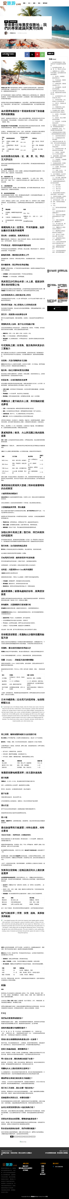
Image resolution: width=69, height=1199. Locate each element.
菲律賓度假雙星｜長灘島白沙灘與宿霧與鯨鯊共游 (58, 163)
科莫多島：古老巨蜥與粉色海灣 (59, 122)
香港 (6, 21)
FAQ (54, 205)
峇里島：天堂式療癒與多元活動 (59, 115)
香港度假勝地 (27, 1136)
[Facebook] (27, 54)
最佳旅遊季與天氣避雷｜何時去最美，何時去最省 (58, 193)
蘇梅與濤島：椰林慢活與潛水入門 (59, 84)
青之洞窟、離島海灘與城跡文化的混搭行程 (59, 178)
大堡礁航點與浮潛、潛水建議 (59, 138)
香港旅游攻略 (13, 21)
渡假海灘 (21, 1136)
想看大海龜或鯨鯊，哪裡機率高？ (58, 220)
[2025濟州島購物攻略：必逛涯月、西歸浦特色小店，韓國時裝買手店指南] (63, 279)
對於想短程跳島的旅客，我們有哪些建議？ (59, 251)
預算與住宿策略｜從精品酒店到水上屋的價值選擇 (58, 197)
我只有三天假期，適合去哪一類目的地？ (58, 235)
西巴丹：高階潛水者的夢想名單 (59, 104)
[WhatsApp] (42, 54)
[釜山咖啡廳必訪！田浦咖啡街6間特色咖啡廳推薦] (63, 264)
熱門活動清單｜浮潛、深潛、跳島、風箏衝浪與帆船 (58, 200)
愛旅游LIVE (34, 1196)
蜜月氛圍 (58, 184)
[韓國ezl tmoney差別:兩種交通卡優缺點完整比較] (52, 264)
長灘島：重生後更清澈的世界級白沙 (59, 167)
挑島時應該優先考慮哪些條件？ (58, 211)
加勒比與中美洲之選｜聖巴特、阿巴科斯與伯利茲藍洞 (58, 142)
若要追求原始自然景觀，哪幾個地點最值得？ (59, 247)
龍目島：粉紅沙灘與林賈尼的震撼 (59, 118)
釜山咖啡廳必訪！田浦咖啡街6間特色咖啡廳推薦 (63, 271)
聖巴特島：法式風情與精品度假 (59, 145)
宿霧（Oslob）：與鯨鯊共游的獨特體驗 (59, 171)
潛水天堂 (58, 188)
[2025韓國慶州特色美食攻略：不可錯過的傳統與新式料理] (63, 294)
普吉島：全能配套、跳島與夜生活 (59, 77)
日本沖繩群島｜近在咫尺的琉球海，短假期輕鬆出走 (58, 174)
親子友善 (58, 186)
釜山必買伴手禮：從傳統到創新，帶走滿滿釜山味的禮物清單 (51, 301)
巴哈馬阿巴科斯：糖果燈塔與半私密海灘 (59, 149)
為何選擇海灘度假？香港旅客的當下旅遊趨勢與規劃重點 (58, 64)
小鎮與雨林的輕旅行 (60, 136)
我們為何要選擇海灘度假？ (59, 208)
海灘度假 (16, 1136)
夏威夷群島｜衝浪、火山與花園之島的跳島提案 (58, 129)
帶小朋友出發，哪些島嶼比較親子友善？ (58, 224)
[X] (32, 54)
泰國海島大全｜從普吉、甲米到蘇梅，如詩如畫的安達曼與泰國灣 (58, 72)
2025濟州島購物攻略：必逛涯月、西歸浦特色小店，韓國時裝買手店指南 (62, 286)
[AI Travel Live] (7, 3)
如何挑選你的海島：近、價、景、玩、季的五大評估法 (58, 68)
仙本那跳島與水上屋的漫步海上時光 (59, 96)
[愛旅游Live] (6, 33)
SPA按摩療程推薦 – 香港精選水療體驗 (56, 1153)
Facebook (59, 1166)
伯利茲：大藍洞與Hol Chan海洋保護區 (58, 153)
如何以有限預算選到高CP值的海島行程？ (59, 242)
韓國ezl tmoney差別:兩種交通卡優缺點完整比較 (52, 271)
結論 (54, 203)
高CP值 (58, 190)
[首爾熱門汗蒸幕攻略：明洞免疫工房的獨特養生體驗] (52, 279)
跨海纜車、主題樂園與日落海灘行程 (59, 160)
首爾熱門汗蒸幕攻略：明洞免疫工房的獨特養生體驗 (51, 285)
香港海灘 (33, 1136)
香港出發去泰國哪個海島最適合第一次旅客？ (58, 216)
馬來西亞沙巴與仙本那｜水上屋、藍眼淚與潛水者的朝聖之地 (58, 92)
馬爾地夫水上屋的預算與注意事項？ (58, 228)
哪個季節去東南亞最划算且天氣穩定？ (58, 231)
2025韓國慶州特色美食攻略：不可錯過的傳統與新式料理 (62, 301)
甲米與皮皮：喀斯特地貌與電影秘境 (59, 80)
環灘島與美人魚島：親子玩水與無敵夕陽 (59, 107)
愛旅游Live (13, 33)
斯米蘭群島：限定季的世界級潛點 (59, 88)
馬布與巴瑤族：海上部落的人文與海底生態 (59, 100)
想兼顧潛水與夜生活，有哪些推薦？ (58, 238)
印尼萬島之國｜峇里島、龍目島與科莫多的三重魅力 (58, 111)
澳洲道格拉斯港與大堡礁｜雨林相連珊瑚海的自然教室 (58, 133)
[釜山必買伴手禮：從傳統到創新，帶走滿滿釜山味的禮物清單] (52, 294)
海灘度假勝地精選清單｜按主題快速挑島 (58, 182)
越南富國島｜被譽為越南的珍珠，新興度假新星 (58, 156)
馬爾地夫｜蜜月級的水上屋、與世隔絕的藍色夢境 (58, 125)
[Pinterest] (37, 54)
